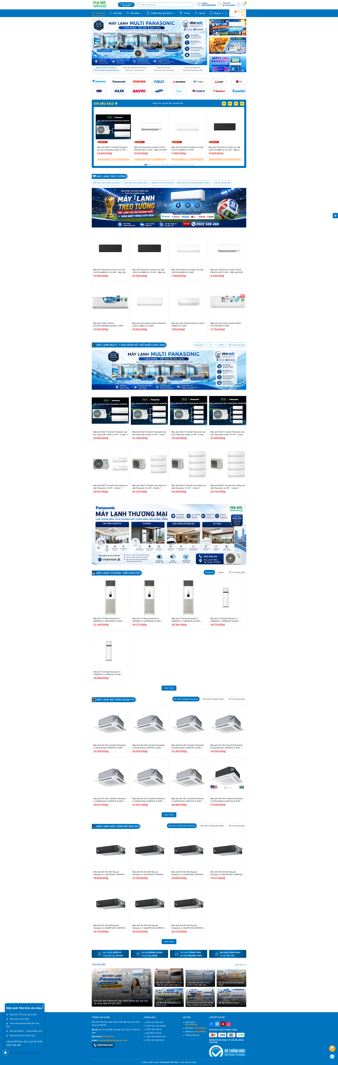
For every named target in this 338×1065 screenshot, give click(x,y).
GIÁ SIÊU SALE (104, 103)
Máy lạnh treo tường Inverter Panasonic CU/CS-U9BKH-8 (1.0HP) (149, 324)
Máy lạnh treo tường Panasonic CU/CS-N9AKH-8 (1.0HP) (188, 324)
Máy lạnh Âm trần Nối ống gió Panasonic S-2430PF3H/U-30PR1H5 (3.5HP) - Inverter (226, 873)
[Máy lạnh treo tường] (169, 208)
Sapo (194, 1062)
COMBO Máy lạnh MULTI (161, 13)
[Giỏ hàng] (244, 4)
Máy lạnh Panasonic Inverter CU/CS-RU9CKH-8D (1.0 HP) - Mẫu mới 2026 (150, 148)
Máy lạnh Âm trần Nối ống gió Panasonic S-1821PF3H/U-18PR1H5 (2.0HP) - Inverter (108, 873)
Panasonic (198, 345)
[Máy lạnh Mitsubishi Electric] (219, 81)
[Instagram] (229, 1024)
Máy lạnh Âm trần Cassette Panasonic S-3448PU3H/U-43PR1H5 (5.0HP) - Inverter (148, 799)
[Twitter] (217, 1024)
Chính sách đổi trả (153, 1029)
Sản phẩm (135, 13)
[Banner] (227, 27)
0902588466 (209, 5)
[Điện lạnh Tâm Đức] (104, 4)
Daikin (221, 345)
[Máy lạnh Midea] (179, 91)
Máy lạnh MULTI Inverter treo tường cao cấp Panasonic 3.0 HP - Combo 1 (149, 486)
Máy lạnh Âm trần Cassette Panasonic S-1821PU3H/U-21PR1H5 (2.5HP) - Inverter (148, 746)
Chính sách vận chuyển (156, 1026)
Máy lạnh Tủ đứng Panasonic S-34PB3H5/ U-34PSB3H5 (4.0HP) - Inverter (186, 619)
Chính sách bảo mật (154, 1022)
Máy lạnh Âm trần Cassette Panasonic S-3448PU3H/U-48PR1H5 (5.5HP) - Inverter (187, 799)
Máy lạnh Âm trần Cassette (115, 699)
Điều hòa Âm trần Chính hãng (22, 1035)
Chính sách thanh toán (155, 1036)
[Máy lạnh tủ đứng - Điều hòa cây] (169, 534)
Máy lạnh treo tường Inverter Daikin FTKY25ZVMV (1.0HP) (225, 324)
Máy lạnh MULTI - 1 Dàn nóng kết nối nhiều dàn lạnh (131, 345)
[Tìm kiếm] (139, 4)
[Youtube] (223, 1024)
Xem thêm (169, 688)
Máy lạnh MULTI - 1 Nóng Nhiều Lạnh (26, 1031)
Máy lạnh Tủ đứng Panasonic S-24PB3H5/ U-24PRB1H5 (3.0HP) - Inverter (225, 619)
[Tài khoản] (238, 4)
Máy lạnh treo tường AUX (162, 183)
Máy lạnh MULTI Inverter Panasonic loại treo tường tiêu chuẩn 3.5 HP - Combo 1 (188, 433)
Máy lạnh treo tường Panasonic (106, 183)
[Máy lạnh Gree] (199, 91)
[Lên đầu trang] (332, 1041)
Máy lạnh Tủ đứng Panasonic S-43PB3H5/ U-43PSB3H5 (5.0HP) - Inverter (147, 619)
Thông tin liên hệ (192, 1035)
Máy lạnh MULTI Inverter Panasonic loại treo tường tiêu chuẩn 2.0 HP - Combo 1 (112, 148)
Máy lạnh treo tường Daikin (135, 183)
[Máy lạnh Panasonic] (119, 81)
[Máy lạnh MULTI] (149, 42)
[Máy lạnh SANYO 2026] (139, 91)
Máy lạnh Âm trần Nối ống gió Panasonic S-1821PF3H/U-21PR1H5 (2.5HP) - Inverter (147, 873)
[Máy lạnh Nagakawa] (219, 91)
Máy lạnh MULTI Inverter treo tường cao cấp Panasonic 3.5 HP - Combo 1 (188, 486)
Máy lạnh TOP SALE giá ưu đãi (23, 1014)
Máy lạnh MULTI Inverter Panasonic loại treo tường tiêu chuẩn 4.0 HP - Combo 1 (227, 433)
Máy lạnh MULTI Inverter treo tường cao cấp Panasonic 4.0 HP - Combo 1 (227, 486)
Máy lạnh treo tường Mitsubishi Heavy (194, 183)
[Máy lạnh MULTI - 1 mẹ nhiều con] (169, 370)
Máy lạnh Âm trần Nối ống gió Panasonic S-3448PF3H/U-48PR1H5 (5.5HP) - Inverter (187, 926)
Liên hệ (201, 13)
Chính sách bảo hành (155, 1040)
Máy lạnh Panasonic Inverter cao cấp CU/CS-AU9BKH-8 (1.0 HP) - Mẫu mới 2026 (224, 148)
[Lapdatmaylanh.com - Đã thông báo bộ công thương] (227, 1050)
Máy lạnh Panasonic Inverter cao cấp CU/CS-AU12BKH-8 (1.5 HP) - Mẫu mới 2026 (148, 271)
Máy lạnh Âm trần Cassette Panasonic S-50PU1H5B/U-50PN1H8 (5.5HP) (226, 799)
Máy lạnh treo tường (111, 176)
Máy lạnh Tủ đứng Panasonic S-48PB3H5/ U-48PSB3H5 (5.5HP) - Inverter (108, 619)
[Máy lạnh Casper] (199, 81)
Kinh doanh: (191, 1023)
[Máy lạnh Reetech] (99, 91)
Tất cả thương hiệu (222, 183)
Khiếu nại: (195, 1031)
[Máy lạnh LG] (239, 81)
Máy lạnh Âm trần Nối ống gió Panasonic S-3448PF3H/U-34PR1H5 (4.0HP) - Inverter (109, 926)
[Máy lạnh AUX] (119, 91)
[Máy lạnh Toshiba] (139, 81)
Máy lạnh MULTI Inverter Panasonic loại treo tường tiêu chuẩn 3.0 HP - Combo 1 (149, 433)
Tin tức (186, 13)
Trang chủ (100, 13)
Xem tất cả (240, 965)
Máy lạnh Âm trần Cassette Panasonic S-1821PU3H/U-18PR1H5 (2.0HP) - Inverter (109, 746)
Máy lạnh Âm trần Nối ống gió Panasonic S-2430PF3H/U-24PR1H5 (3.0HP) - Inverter (187, 873)
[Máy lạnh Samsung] (159, 91)
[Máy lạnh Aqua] (159, 81)
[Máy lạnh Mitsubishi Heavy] (179, 81)
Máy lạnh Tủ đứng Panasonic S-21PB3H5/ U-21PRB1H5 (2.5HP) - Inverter (107, 673)
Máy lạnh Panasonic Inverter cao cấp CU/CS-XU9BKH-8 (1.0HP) (187, 148)
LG (210, 345)
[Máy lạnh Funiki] (239, 91)
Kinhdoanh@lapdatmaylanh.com (112, 1040)
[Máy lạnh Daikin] (99, 81)
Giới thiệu (117, 13)
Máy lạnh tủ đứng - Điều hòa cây (118, 573)
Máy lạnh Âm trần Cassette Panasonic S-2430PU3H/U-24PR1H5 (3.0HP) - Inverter (187, 746)
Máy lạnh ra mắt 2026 (19, 1019)
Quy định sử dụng (153, 1033)
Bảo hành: (195, 1028)
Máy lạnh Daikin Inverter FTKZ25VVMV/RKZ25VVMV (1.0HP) (108, 324)
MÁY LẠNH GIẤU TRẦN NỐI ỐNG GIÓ (118, 826)
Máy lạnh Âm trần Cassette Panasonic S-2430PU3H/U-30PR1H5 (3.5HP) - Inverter (226, 746)
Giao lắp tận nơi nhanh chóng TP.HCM (142, 103)
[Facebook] (211, 1024)
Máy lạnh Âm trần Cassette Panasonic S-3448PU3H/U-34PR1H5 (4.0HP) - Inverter (109, 799)
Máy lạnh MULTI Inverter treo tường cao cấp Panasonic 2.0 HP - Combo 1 (110, 486)
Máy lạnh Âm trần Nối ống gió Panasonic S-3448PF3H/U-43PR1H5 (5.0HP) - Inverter (148, 926)
